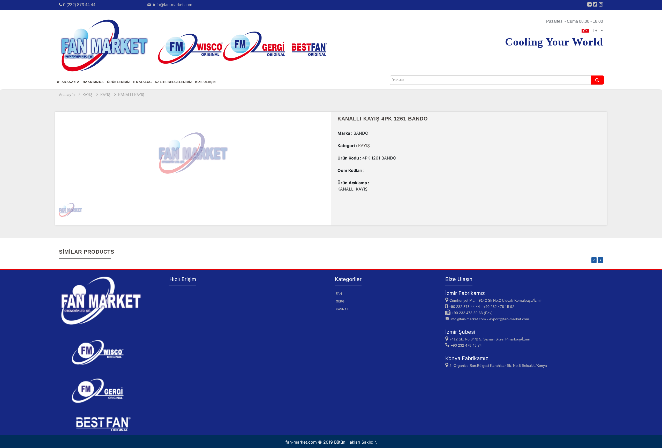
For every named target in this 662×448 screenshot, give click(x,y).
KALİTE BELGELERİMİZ (173, 82)
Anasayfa (70, 82)
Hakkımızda (93, 82)
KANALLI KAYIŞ (131, 94)
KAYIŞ (87, 94)
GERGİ (340, 301)
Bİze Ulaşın (205, 82)
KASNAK (342, 309)
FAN (339, 293)
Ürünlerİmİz (118, 82)
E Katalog (142, 82)
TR (596, 30)
